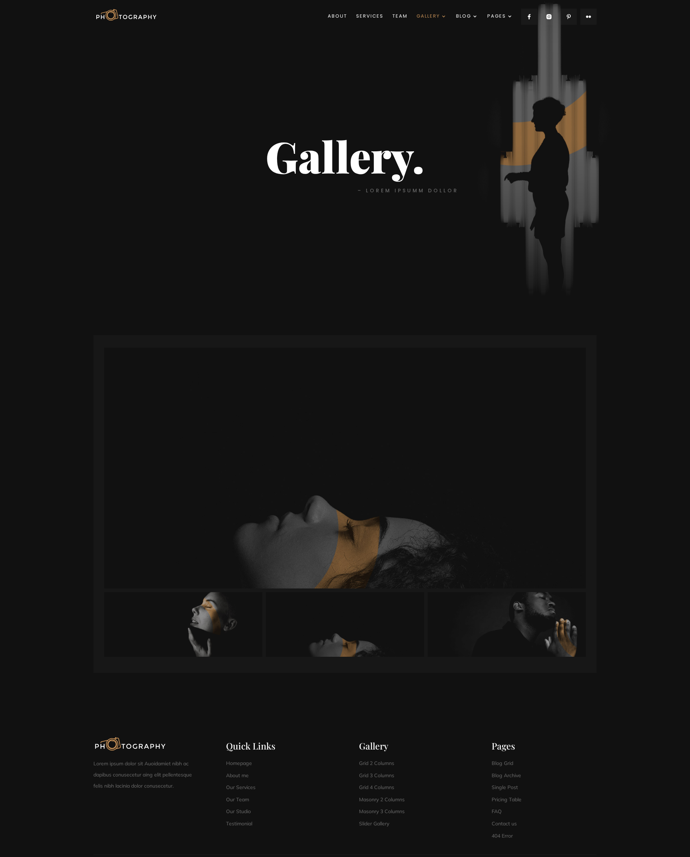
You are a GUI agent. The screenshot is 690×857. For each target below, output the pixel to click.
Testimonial (239, 823)
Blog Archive (506, 775)
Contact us (504, 823)
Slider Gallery (374, 823)
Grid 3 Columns (376, 775)
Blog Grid (502, 763)
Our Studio (238, 811)
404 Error (502, 836)
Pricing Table (506, 799)
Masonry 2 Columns (382, 799)
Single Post (505, 787)
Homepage (239, 763)
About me (237, 775)
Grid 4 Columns (376, 787)
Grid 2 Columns (376, 763)
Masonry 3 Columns (382, 811)
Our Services (241, 787)
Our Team (237, 799)
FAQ (497, 811)
